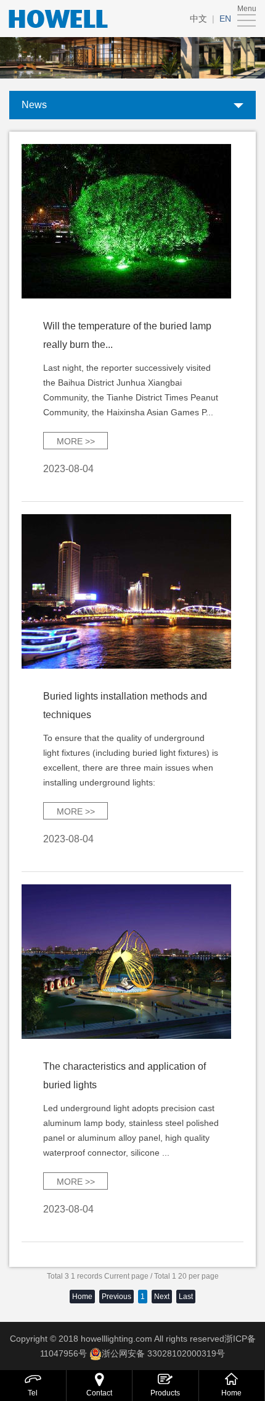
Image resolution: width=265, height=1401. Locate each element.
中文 (198, 18)
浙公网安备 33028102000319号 (163, 1353)
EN (225, 18)
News (34, 104)
